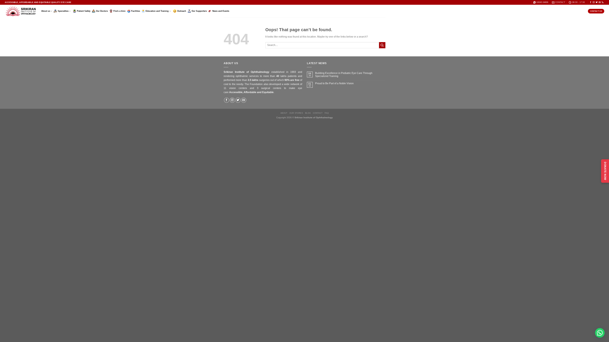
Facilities (135, 11)
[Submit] (382, 45)
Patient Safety (83, 11)
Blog (308, 113)
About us (45, 11)
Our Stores (296, 113)
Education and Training (157, 11)
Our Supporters (199, 11)
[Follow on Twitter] (597, 2)
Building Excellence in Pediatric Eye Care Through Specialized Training (343, 74)
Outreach (181, 11)
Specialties (63, 11)
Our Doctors (102, 11)
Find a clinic (119, 11)
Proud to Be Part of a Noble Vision (334, 83)
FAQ (327, 113)
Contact (318, 113)
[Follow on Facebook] (591, 2)
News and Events (220, 11)
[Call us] (603, 2)
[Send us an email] (600, 2)
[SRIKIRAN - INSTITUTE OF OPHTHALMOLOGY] (20, 11)
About (283, 113)
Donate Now (605, 171)
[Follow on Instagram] (594, 2)
